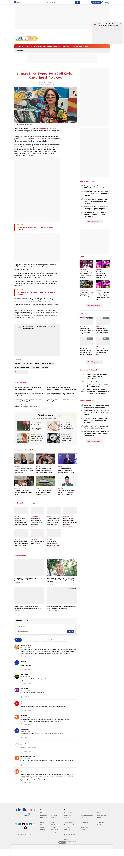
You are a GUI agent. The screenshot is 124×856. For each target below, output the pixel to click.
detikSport (43, 825)
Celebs (27, 46)
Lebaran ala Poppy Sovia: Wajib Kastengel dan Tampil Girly (29, 394)
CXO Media (100, 825)
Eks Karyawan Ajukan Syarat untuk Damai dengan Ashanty (35, 228)
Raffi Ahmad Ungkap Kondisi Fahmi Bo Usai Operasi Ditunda (36, 294)
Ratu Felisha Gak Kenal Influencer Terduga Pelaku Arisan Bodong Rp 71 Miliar (96, 193)
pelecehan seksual (47, 363)
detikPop (53, 832)
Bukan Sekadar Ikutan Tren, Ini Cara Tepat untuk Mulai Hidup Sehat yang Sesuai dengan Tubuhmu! (61, 579)
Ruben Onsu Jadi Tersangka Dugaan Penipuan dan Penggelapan (97, 376)
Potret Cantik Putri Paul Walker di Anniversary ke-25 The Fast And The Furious (44, 470)
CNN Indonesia (101, 812)
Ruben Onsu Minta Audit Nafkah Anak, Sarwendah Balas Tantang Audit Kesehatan (98, 392)
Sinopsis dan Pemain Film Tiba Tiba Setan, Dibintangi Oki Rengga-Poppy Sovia (27, 400)
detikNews (43, 812)
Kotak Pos (83, 820)
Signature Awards (69, 822)
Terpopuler (20, 50)
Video (76, 46)
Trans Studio (67, 827)
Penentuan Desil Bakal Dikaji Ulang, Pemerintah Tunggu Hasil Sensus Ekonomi (37, 522)
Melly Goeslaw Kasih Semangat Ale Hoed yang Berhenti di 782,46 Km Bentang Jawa (86, 352)
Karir (82, 817)
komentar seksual (21, 372)
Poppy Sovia (43, 128)
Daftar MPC (96, 2)
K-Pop (40, 46)
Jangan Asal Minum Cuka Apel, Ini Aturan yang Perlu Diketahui (21, 543)
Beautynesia (100, 820)
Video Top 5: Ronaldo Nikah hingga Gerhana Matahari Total (101, 274)
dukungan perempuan (22, 367)
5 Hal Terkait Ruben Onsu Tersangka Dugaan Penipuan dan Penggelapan (97, 384)
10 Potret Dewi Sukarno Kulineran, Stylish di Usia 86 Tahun (23, 492)
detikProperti (43, 832)
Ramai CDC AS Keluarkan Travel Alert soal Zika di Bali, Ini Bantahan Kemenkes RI (70, 522)
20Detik (53, 825)
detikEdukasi (43, 815)
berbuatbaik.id (68, 812)
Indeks (86, 46)
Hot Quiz (34, 46)
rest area (45, 367)
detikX (53, 822)
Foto (80, 46)
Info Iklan (83, 825)
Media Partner (84, 822)
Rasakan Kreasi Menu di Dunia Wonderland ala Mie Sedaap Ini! (86, 294)
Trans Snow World (69, 825)
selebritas (36, 367)
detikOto (42, 829)
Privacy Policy (84, 827)
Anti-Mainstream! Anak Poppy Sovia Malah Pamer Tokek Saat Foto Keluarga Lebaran (60, 394)
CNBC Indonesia (101, 815)
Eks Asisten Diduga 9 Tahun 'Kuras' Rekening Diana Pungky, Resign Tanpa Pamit (96, 214)
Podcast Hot (47, 46)
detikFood (54, 815)
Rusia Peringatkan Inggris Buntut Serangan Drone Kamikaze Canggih (44, 492)
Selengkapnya (72, 450)
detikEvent (67, 820)
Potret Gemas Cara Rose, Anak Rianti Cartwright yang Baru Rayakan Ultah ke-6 (27, 607)
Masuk (106, 2)
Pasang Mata (67, 815)
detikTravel (54, 812)
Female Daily (100, 822)
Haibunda (99, 817)
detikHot (17, 65)
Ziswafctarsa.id (68, 832)
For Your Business (69, 837)
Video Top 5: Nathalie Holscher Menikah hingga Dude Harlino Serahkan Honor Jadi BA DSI (102, 295)
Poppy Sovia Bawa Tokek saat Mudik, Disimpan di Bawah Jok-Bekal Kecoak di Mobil (62, 388)
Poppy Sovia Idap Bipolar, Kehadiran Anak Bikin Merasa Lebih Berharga (27, 388)
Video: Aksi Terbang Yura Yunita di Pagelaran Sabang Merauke (86, 274)
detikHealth (54, 817)
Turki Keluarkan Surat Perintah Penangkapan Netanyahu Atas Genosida (66, 470)
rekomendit (67, 839)
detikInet (42, 820)
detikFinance (43, 817)
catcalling (18, 363)
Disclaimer (83, 829)
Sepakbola (43, 827)
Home (21, 46)
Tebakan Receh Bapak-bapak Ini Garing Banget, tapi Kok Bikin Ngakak (53, 544)
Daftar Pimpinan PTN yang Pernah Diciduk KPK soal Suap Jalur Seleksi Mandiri (66, 492)
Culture (69, 46)
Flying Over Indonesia (70, 834)
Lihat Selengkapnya (93, 221)
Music (55, 46)
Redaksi (83, 812)
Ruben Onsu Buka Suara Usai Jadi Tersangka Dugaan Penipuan (96, 208)
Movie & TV (62, 46)
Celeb (24, 65)
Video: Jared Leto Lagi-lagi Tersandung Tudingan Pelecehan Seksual (108, 25)
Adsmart (66, 817)
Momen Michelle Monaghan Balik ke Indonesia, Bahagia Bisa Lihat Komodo (20, 521)
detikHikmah (54, 829)
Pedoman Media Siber (87, 815)
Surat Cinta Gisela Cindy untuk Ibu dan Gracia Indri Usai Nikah (102, 351)
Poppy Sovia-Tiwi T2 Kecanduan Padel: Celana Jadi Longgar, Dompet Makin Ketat (29, 405)
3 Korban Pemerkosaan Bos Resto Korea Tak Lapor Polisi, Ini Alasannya (23, 470)
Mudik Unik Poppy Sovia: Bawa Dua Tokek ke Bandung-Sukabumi (61, 400)
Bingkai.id (67, 829)
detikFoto (53, 827)
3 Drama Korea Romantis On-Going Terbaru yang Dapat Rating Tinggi (28, 579)
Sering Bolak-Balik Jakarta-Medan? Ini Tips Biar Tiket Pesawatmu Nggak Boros (62, 607)
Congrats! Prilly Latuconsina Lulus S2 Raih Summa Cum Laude (96, 187)
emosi (36, 363)
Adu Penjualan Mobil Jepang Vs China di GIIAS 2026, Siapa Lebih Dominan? (53, 521)
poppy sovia (28, 363)
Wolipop (53, 820)
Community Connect (70, 841)
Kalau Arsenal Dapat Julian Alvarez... (37, 542)
